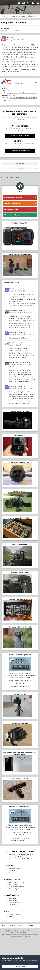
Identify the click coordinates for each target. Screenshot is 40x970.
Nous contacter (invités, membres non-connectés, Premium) (20, 934)
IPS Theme (8, 931)
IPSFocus (16, 931)
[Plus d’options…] (36, 39)
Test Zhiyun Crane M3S (20, 723)
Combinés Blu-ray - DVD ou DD (19, 859)
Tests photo (13, 884)
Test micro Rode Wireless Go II (20, 779)
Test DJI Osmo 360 (20, 435)
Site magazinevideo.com (12, 203)
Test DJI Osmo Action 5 (20, 545)
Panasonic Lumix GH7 (20, 491)
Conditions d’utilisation (30, 960)
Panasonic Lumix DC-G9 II (20, 572)
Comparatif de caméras (16, 886)
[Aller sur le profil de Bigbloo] (4, 38)
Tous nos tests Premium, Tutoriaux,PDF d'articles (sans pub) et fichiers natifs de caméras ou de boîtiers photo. (20, 675)
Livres (11, 873)
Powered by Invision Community (20, 936)
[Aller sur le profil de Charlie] (7, 311)
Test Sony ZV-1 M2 (20, 694)
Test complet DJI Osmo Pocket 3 (20, 627)
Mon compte (13, 900)
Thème (30, 931)
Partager (21, 164)
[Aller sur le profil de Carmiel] (7, 290)
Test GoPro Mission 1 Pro (20, 223)
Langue (23, 931)
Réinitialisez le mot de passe (20, 686)
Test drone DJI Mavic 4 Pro (20, 462)
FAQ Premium (13, 905)
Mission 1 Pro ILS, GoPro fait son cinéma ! (20, 362)
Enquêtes (12, 871)
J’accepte (21, 966)
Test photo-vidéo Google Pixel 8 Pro (20, 599)
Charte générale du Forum (13, 197)
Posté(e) (15, 40)
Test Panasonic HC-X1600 (20, 411)
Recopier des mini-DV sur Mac (20, 518)
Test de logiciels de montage (18, 857)
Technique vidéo (14, 868)
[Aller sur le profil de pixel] (4, 82)
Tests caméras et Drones (17, 882)
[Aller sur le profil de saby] (7, 344)
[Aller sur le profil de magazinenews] (7, 363)
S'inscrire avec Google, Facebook (15, 215)
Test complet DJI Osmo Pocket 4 (20, 254)
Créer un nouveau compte (20, 135)
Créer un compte (14, 902)
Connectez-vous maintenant (20, 150)
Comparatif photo (14, 889)
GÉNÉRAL (19, 30)
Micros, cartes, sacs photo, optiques (21, 855)
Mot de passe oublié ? (11, 209)
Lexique (11, 916)
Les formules (13, 898)
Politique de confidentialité (19, 933)
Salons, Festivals (14, 914)
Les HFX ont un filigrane (17, 289)
